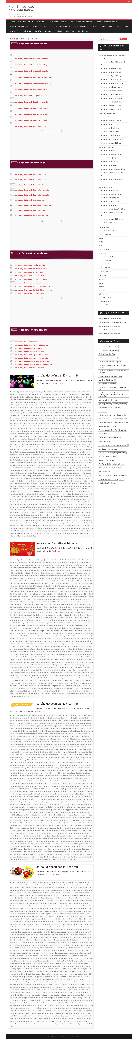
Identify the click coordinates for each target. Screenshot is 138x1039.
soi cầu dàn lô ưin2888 (43, 649)
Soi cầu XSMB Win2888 (107, 456)
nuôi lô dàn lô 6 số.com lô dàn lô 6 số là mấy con (60, 807)
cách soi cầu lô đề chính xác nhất (75, 715)
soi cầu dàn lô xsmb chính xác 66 (52, 523)
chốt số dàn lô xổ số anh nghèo (56, 428)
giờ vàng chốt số (105, 404)
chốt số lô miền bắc (47, 444)
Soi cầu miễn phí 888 (26, 675)
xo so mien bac (104, 471)
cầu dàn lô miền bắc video (67, 405)
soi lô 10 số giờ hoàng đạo (41, 683)
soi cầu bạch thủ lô (105, 422)
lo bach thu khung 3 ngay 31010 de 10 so (30, 791)
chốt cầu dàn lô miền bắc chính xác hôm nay (46, 736)
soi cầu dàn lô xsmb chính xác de (73, 525)
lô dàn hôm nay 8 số (19, 468)
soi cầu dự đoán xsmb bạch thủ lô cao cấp (31, 59)
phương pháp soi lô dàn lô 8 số (56, 489)
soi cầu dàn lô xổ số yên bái (32, 523)
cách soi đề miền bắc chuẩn (55, 392)
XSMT (111, 26)
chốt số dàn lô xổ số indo (83, 431)
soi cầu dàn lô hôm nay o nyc (63, 499)
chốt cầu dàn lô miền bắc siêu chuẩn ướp (30, 415)
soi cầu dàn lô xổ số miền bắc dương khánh (36, 654)
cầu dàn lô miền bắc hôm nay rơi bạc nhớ (27, 397)
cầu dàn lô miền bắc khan (40, 400)
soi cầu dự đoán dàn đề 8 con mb (111, 94)
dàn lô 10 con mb (38, 612)
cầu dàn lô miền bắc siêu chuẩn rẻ (29, 405)
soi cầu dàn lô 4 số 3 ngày (21, 982)
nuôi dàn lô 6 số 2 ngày (77, 799)
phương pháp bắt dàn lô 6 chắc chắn (31, 810)
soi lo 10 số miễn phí (71, 683)
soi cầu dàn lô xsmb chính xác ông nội (48, 662)
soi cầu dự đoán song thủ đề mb (111, 135)
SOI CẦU (38, 31)
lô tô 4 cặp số (21, 958)
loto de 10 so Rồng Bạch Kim (47, 470)
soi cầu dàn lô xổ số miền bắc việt (30, 520)
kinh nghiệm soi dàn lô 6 (76, 786)
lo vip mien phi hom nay (83, 628)
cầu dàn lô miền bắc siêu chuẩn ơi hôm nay (41, 728)
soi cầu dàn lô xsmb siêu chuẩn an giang (37, 531)
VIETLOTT (14, 31)
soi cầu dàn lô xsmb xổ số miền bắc (48, 533)
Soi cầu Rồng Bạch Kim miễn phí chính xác (47, 675)
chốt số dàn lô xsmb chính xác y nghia (75, 436)
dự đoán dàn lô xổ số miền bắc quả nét (22, 457)
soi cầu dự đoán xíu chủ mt (109, 183)
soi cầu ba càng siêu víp (119, 419)
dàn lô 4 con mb (49, 935)
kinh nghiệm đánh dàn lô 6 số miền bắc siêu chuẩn (51, 786)
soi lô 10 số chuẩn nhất (24, 683)
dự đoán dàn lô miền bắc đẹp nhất (76, 444)
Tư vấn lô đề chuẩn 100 (60, 26)
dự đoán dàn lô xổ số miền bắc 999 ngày (32, 455)
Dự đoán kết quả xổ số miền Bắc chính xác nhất (112, 366)
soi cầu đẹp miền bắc (57, 22)
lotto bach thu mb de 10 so (81, 470)
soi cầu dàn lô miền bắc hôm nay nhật (61, 638)
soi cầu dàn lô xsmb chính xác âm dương (52, 659)
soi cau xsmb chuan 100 (48, 1024)
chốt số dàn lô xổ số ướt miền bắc (41, 434)
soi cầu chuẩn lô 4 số (53, 979)
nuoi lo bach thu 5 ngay (49, 476)
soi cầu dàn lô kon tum (29, 502)
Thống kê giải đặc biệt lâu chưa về (111, 468)
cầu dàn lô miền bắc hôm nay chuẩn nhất (52, 394)
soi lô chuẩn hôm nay (40, 686)
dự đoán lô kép (104, 376)
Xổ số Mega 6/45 (106, 260)
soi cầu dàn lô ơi (86, 507)
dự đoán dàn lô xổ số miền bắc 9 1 (67, 620)
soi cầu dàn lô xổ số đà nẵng (22, 517)
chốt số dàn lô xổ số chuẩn (75, 428)
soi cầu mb (103, 449)
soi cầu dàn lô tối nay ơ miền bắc (54, 510)
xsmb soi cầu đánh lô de (28, 536)
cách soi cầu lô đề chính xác (55, 715)
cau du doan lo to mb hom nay (37, 900)
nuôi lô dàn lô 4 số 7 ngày (22, 966)
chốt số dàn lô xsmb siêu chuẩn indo (41, 765)
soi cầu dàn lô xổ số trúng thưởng (43, 657)
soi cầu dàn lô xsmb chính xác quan (39, 528)
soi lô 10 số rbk (84, 683)
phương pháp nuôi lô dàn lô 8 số (49, 486)
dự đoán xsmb (116, 376)
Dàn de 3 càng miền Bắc (107, 358)
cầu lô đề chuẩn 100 (54, 578)
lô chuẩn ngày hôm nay (67, 628)
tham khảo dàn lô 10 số (21, 688)
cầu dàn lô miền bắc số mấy (49, 405)
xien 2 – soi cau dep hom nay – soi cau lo (21, 10)
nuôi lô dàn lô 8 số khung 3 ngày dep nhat (59, 478)
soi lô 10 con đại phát (40, 680)
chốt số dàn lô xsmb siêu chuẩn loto (29, 441)
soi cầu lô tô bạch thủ (21, 672)
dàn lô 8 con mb (59, 444)
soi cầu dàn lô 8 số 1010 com (38, 494)
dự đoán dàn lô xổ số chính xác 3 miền (22, 449)
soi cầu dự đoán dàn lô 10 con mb (58, 543)
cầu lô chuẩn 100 (41, 578)
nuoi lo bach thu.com (64, 476)
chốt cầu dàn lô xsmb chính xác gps (25, 418)
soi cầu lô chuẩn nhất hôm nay (22, 670)
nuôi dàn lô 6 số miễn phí (38, 802)
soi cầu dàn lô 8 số (22, 494)
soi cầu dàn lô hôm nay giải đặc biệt (23, 499)
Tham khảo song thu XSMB (39, 688)
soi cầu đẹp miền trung (107, 22)
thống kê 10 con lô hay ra (72, 688)
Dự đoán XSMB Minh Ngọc (108, 380)
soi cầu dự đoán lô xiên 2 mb (110, 124)
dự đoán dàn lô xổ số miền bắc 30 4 (41, 452)
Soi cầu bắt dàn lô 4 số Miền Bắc (20, 979)
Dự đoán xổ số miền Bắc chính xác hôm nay (113, 388)
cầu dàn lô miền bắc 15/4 (72, 392)
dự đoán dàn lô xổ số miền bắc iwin (57, 455)
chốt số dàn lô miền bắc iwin (44, 749)
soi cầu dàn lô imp (80, 499)
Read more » (58, 383)
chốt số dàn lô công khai (27, 423)
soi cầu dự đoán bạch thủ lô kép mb (112, 76)
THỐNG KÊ (27, 31)
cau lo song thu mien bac (44, 410)
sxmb (122, 464)
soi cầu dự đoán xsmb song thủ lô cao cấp (31, 71)
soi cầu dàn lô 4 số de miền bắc (41, 982)
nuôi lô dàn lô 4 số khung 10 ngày (42, 966)
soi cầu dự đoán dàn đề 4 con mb (111, 87)
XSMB (94, 26)
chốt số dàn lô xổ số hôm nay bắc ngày (50, 755)
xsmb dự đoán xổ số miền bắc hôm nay (113, 475)
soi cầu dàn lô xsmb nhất (82, 528)
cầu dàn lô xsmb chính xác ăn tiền (44, 731)
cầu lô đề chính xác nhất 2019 (81, 734)
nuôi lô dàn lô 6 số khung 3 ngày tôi (32, 807)
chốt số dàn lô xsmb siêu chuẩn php (38, 768)
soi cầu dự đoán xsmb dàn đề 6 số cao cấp (31, 108)
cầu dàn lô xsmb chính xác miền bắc (75, 407)
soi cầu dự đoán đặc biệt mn (110, 198)
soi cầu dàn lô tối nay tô (35, 512)
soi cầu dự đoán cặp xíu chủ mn (111, 194)
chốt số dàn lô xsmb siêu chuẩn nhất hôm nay (56, 441)
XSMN (102, 26)
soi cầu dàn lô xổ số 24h (24, 515)
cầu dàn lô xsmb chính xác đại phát (51, 407)
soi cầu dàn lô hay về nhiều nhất (26, 497)
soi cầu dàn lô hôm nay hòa (45, 499)
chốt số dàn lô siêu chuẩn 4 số (29, 426)
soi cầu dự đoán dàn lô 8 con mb (57, 375)
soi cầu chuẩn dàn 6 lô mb (24, 820)
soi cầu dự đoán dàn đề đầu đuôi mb (112, 102)
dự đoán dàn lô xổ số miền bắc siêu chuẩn (49, 457)
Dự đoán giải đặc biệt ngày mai (110, 361)
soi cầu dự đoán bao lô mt (109, 150)
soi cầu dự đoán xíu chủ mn (109, 223)
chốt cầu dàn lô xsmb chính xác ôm (49, 418)
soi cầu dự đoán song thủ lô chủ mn (112, 219)
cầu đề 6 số (31, 410)
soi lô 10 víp (29, 686)
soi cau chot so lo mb (38, 979)
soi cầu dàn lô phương (17, 510)
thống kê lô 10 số (37, 693)
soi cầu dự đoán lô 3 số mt (109, 165)
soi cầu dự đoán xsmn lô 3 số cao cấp (29, 293)
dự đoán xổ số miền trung (108, 400)
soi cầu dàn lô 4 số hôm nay (61, 982)
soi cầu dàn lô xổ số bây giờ (36, 651)
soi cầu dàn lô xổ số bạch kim (64, 515)
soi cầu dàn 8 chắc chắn (69, 491)
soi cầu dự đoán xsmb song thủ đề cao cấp (32, 96)
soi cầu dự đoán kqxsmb (107, 426)
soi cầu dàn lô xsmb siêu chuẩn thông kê (40, 667)
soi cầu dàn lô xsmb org (49, 665)
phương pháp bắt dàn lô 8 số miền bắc (45, 483)
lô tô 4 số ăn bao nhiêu (40, 958)
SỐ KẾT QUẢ (82, 31)
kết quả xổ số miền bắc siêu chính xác (112, 415)
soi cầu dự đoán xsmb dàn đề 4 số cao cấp (31, 102)
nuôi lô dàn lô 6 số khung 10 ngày (64, 804)
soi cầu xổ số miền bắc (107, 460)
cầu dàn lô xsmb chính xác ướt (52, 734)
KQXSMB (102, 411)
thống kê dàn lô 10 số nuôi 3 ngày (21, 693)
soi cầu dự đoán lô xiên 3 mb (110, 128)
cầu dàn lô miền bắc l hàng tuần (76, 400)
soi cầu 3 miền (104, 419)
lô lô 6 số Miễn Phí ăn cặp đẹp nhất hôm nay (54, 796)
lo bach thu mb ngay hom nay (45, 465)
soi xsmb (116, 464)
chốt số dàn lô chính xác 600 (65, 420)
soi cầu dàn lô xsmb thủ (28, 533)
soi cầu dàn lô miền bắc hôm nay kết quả (76, 502)
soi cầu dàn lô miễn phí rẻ (71, 507)
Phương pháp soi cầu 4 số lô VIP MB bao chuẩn (47, 974)
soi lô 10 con (28, 680)
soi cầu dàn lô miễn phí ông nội (26, 507)
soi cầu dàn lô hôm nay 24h (46, 497)
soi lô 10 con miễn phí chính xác (57, 680)
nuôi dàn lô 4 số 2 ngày (68, 961)
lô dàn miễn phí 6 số (32, 796)
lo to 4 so (29, 958)
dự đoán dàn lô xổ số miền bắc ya (74, 457)
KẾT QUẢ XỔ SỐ (123, 26)
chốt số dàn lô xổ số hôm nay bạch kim (40, 431)
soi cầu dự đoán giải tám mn (110, 201)
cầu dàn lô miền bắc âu (47, 718)
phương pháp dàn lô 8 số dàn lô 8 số (26, 486)
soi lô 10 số (73, 680)
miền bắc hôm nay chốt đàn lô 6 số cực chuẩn (55, 799)
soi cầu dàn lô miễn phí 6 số (66, 504)
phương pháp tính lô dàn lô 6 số (32, 817)
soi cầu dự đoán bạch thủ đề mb (111, 72)
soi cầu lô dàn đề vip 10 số (60, 670)
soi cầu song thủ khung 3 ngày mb (73, 675)
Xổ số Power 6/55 (106, 271)
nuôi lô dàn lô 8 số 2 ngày (79, 476)
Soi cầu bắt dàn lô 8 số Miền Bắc (50, 491)
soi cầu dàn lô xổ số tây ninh (73, 520)
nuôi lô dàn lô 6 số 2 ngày (27, 804)
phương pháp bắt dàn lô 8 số (23, 483)
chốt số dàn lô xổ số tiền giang (19, 434)
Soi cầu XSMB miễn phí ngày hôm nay (50, 678)
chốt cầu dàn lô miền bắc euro (32, 413)
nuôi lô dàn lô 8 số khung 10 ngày (35, 478)
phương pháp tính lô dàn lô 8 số (77, 489)
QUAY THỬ (70, 31)
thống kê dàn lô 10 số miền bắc (78, 691)
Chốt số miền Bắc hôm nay (108, 350)
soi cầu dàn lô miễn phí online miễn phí (49, 507)
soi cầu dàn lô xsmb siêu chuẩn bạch (63, 531)
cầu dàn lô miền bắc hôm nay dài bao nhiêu (37, 720)
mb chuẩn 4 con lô (24, 961)
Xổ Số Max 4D (105, 267)
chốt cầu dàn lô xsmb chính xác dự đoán (37, 741)
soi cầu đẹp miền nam (19, 26)
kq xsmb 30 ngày (106, 297)
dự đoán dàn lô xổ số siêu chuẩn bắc (78, 625)
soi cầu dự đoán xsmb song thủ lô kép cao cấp (33, 83)
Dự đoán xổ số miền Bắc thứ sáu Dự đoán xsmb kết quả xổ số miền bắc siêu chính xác (113, 394)
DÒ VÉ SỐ (49, 31)
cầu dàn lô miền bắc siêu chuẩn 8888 (36, 402)
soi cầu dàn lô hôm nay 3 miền (65, 497)
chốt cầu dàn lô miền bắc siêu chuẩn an (55, 413)
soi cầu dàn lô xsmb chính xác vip (62, 528)
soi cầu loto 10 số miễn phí (81, 672)
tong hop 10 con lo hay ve (52, 693)
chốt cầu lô (37, 420)
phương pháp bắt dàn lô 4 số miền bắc (30, 971)
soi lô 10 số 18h (82, 680)
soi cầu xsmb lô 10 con (29, 678)
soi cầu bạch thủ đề (121, 422)
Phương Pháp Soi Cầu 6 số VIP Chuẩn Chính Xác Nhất (43, 815)
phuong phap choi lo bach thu (68, 483)
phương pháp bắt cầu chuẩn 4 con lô (67, 969)
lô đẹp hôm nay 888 (84, 468)
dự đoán (121, 358)
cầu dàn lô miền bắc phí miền (51, 726)
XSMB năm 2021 (105, 479)
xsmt (121, 479)
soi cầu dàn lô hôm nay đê (47, 633)
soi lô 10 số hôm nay (57, 683)
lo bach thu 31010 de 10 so (42, 789)
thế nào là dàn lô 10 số (55, 688)
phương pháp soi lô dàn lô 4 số (26, 977)
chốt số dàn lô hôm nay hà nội (45, 423)
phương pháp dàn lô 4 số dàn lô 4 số (75, 971)
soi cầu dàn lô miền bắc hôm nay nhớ (44, 504)
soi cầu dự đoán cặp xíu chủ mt (111, 154)
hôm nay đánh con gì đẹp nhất (109, 407)
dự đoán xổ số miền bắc (107, 384)
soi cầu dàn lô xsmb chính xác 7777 (75, 523)
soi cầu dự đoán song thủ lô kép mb (112, 139)
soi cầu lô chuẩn (104, 441)
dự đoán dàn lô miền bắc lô (82, 447)
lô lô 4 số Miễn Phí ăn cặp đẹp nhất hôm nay (53, 956)
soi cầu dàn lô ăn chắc (53, 631)
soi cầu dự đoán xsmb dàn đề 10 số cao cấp (32, 120)
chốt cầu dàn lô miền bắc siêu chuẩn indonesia (41, 739)
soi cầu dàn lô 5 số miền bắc (19, 631)
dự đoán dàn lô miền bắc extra (77, 612)
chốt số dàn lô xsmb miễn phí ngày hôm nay (34, 439)
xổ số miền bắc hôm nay (107, 483)
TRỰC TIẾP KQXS (81, 26)
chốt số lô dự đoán (19, 444)
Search (123, 39)
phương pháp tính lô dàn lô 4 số (47, 977)
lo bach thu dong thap (59, 789)
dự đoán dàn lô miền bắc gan (37, 447)
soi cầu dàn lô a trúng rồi (75, 494)
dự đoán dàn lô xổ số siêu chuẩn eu (40, 460)
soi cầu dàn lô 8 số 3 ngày (57, 494)
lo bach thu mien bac (62, 465)
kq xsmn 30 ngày (106, 305)
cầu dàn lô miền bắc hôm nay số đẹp (53, 397)
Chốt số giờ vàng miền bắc (108, 346)
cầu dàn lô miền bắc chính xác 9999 (26, 394)
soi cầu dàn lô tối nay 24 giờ (34, 510)
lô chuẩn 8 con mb (75, 465)
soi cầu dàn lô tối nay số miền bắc (53, 646)
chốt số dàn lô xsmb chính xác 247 (38, 760)
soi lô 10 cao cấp (17, 680)
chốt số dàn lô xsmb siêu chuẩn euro (61, 439)
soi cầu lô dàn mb (75, 670)
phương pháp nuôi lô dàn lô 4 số (20, 974)
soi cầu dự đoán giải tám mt (109, 161)
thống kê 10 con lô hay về (27, 691)
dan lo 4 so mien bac (61, 935)
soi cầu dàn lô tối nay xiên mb (70, 512)
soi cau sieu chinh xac (83, 1037)
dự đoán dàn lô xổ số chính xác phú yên (72, 449)
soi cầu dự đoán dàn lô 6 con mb (57, 703)
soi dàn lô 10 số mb (80, 678)
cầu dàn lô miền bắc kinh (57, 400)
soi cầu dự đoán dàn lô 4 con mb (57, 866)
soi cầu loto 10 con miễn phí (51, 672)
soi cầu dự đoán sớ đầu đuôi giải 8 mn (113, 209)
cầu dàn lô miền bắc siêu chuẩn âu (60, 402)
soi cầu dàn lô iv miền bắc (56, 636)
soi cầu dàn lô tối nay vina (51, 512)
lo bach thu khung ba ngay (62, 462)
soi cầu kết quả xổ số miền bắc (110, 437)
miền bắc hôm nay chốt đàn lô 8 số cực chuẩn (40, 473)
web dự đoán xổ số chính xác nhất (73, 693)
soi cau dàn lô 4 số (67, 979)
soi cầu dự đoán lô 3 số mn (109, 205)
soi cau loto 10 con (35, 672)
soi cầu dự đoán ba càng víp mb (111, 68)
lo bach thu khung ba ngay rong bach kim (33, 953)
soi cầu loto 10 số (66, 672)
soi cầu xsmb (35, 1024)
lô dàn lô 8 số (31, 468)
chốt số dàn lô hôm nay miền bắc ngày (68, 423)
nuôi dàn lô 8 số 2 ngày (63, 473)
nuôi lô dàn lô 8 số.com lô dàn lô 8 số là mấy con (31, 481)
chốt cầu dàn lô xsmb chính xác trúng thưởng (75, 418)
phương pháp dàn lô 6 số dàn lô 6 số (41, 812)
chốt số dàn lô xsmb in (21, 607)
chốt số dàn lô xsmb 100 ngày (62, 434)
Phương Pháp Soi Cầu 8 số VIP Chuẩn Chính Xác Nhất (27, 489)
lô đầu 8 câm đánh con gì (58, 468)
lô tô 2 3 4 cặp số (74, 956)
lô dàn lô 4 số (23, 956)
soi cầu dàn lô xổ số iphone (41, 517)
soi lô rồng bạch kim (54, 686)
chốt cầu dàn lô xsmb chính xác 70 (55, 415)
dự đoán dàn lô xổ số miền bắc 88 (65, 452)
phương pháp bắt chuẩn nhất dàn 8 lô (60, 481)
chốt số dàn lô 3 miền (48, 420)
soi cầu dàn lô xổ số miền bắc (60, 517)
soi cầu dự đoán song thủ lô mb (111, 143)
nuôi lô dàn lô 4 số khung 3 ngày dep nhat (66, 966)
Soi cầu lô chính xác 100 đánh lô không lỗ (113, 445)
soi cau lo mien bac (30, 859)
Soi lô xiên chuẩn (105, 464)
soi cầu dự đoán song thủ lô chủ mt (112, 179)
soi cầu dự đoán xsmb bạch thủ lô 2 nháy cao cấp (34, 65)
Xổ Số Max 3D (105, 264)
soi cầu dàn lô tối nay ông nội (75, 510)
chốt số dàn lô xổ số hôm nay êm (64, 431)
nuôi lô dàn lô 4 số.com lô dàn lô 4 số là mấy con (38, 969)
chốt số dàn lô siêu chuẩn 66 (49, 426)
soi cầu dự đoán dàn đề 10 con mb (112, 98)
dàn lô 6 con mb (69, 768)
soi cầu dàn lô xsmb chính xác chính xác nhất (46, 525)
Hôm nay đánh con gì (120, 404)
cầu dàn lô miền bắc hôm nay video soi (78, 397)
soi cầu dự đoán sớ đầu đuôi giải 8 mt (113, 169)
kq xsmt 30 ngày (106, 301)
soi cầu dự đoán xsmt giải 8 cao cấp (29, 348)
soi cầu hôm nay (104, 434)
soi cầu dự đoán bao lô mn (109, 190)
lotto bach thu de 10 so (64, 470)
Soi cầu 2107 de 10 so (31, 491)
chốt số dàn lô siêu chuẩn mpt (68, 426)
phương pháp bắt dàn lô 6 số (52, 810)
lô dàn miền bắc (20, 796)
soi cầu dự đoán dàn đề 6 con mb (111, 91)
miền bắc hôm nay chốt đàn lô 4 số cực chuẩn (46, 961)
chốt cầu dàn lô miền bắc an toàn (63, 410)
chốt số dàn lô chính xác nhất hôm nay (41, 747)
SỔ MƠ (59, 31)
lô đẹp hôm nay (72, 468)
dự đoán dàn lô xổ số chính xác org (47, 449)
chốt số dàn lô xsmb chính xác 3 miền (25, 436)
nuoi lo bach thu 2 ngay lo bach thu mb (28, 476)
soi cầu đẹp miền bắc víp (81, 22)
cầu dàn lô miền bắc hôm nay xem (21, 400)
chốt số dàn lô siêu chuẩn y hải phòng (44, 752)
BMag (54, 1037)
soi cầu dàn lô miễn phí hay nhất (45, 641)
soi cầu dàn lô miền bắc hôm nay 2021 (49, 502)
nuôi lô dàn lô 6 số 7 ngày (44, 804)
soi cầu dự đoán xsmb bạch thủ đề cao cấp (31, 89)
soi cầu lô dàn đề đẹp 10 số (42, 670)
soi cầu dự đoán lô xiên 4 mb (110, 132)
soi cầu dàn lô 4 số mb (78, 982)
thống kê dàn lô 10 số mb (59, 691)
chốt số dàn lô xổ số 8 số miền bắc (33, 428)
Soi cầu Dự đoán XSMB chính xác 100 (112, 430)
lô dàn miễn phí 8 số (42, 468)
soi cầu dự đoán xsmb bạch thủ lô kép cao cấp (33, 77)
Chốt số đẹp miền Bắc (107, 354)
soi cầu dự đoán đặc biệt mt (109, 158)
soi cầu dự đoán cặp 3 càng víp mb (112, 83)
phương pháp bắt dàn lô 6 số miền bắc (75, 810)
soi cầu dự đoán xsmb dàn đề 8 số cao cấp (31, 114)
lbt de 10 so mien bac (26, 789)
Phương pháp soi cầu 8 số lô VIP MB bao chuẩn (76, 486)
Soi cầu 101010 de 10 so (51, 817)
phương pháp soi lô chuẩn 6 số (72, 815)
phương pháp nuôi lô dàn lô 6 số (64, 812)
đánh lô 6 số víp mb (27, 786)
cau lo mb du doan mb (63, 900)
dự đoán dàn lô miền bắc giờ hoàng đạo (60, 447)
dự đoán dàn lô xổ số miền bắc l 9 (80, 455)
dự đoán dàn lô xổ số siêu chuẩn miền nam (66, 460)
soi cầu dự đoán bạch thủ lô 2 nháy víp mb (112, 322)
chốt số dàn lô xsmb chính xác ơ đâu (50, 436)
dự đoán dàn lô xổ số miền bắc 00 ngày (77, 617)
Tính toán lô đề (40, 26)
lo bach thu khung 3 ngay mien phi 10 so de (39, 462)
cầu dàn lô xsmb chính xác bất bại (29, 407)
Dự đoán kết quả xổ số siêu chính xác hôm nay (112, 371)
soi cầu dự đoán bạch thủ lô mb (111, 79)
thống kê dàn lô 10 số (44, 691)
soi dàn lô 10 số (68, 678)
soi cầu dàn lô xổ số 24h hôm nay (43, 515)
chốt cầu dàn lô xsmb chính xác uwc (21, 420)
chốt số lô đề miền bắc (33, 444)
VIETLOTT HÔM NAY (107, 256)
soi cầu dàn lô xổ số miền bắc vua (53, 520)
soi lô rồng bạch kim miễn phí (71, 686)
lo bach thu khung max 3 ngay (25, 465)
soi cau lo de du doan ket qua (69, 533)
